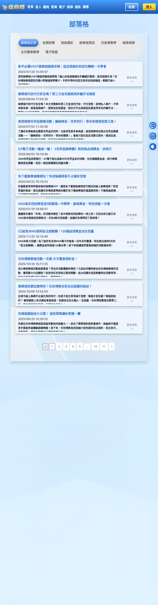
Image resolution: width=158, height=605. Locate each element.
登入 (149, 7)
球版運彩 (67, 43)
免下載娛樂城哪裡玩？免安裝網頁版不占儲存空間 (52, 176)
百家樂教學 (108, 43)
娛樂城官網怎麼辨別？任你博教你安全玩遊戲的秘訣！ (55, 286)
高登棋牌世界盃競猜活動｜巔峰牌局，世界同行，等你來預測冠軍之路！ (67, 121)
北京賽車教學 (30, 52)
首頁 (30, 7)
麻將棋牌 (129, 43)
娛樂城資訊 (87, 43)
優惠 (86, 7)
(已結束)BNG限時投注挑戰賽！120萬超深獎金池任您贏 (56, 231)
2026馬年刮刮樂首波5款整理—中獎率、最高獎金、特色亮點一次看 (64, 204)
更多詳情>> (132, 79)
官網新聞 (48, 43)
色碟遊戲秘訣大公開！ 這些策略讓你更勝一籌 (49, 313)
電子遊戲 (51, 52)
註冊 (132, 7)
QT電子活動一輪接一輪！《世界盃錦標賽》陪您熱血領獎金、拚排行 (65, 149)
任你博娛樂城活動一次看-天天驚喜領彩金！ (48, 259)
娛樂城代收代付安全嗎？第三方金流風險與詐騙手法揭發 (56, 94)
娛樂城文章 (28, 43)
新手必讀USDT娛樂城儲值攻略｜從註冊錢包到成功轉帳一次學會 (62, 66)
